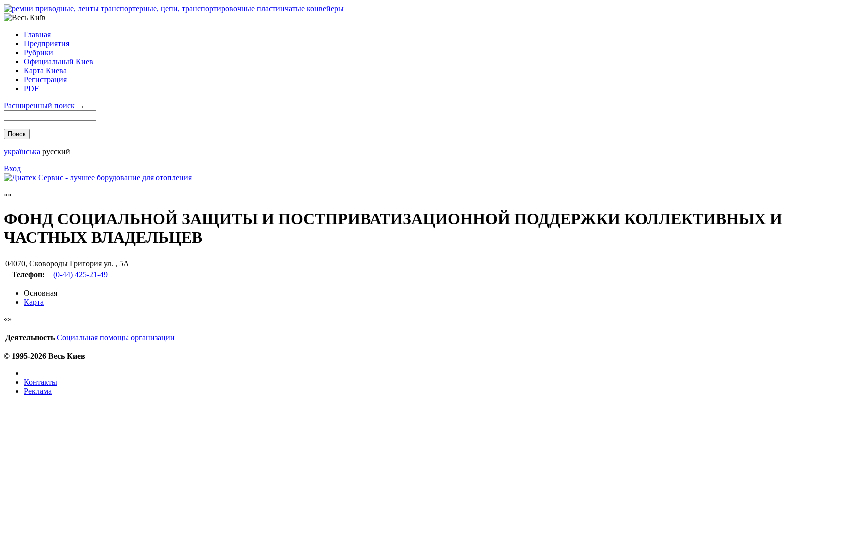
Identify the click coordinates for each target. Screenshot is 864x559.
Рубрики (39, 52)
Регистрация (45, 79)
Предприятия (47, 43)
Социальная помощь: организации (116, 337)
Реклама (38, 391)
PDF (31, 88)
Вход (12, 168)
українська (22, 151)
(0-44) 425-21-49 (81, 274)
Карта (34, 302)
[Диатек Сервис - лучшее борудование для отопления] (98, 177)
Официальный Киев (59, 61)
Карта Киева (45, 70)
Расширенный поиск (39, 105)
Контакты (41, 382)
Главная (37, 34)
